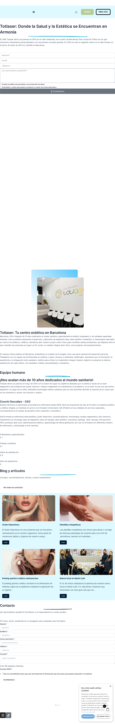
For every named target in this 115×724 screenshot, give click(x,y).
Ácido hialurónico (10, 525)
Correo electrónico (7, 639)
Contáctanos (9, 680)
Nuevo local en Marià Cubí (72, 578)
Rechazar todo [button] (103, 716)
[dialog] (96, 703)
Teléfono (4, 646)
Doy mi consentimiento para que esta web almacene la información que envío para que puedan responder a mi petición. (48, 674)
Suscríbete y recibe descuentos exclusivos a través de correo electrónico (29, 87)
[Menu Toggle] (34, 12)
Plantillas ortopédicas (70, 525)
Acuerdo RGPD (6, 669)
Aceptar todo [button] (88, 716)
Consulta (4, 654)
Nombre (3, 624)
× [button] (110, 686)
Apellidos (4, 631)
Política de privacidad (88, 712)
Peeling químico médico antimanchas (20, 578)
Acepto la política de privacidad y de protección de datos (23, 84)
